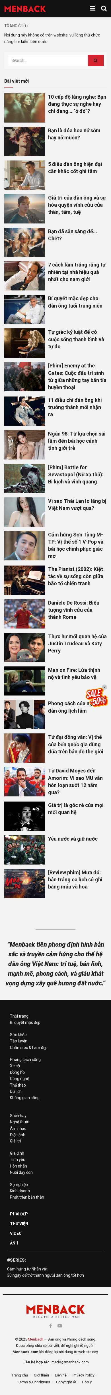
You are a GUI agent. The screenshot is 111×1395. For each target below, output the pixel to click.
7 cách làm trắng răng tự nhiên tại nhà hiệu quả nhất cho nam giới (77, 272)
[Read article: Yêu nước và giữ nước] (24, 850)
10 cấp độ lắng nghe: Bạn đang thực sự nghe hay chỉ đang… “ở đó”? (77, 104)
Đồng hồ (17, 1072)
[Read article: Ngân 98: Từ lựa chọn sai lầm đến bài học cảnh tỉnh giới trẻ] (24, 444)
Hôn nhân (18, 1166)
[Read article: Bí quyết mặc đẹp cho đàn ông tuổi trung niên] (24, 309)
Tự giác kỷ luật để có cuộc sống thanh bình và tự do (76, 339)
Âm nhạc (18, 1128)
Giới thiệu (41, 1375)
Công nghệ (19, 1078)
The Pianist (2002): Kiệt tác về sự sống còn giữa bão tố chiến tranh (75, 576)
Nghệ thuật (20, 1122)
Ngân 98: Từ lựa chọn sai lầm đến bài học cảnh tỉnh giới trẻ (77, 441)
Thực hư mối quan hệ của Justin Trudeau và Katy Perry (77, 643)
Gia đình (17, 1153)
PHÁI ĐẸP (19, 1214)
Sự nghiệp (19, 1184)
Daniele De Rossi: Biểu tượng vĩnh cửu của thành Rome (73, 610)
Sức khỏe (18, 1034)
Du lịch (16, 1091)
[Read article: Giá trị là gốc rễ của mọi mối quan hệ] (24, 816)
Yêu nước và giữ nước (73, 839)
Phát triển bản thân (27, 1197)
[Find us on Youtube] (59, 1326)
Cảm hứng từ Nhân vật (27, 1269)
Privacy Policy (83, 1375)
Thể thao (18, 1085)
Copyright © (66, 1382)
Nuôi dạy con (21, 1172)
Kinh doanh (20, 1191)
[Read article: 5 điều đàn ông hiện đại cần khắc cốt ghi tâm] (24, 175)
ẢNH (14, 1243)
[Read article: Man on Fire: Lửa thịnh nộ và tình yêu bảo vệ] (24, 681)
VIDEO (16, 1233)
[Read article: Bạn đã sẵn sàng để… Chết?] (24, 242)
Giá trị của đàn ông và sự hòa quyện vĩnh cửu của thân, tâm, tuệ (77, 205)
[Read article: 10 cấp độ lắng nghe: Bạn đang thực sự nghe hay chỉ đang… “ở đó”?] (24, 108)
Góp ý (87, 1382)
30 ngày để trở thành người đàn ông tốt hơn (45, 1275)
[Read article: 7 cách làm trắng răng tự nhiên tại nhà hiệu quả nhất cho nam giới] (24, 275)
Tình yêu (17, 1159)
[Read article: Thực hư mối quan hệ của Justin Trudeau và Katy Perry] (24, 647)
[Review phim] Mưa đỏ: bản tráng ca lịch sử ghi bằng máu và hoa (75, 879)
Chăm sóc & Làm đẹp (29, 1047)
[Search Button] (104, 8)
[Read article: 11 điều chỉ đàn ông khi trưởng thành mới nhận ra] (24, 411)
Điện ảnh (17, 1134)
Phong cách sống (25, 1059)
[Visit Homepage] (25, 8)
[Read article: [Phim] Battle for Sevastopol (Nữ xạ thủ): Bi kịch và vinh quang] (24, 478)
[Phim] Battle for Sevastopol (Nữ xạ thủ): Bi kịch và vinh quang (76, 474)
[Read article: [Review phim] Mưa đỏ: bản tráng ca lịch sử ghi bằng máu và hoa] (24, 883)
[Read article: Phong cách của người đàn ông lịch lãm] (24, 714)
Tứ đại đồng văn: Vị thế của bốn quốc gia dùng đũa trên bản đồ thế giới (75, 744)
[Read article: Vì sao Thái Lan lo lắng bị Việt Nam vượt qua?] (24, 512)
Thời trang (19, 1016)
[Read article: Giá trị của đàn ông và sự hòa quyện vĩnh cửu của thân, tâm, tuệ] (24, 208)
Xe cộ (15, 1065)
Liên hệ (61, 1375)
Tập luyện (18, 1041)
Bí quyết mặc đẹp (25, 1022)
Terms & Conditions (34, 1382)
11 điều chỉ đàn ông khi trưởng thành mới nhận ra (75, 407)
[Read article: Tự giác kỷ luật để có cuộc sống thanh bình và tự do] (24, 343)
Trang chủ (15, 26)
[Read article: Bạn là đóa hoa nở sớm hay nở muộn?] (24, 141)
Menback (35, 1339)
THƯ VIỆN (19, 1223)
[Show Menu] (92, 8)
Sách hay (18, 1115)
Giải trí (15, 1141)
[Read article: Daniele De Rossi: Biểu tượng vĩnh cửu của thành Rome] (24, 614)
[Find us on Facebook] (50, 1326)
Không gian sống (25, 1097)
